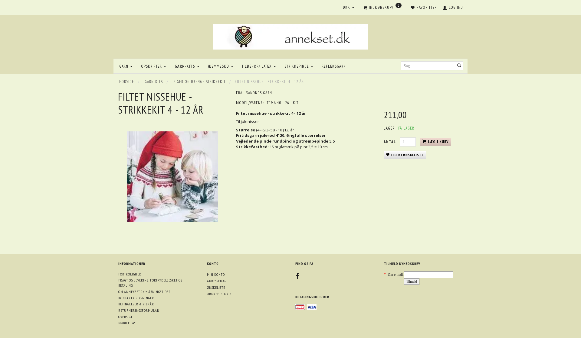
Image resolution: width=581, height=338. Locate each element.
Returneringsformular (138, 310)
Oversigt (125, 316)
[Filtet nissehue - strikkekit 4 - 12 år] (172, 176)
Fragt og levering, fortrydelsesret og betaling (150, 283)
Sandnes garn (259, 92)
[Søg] (459, 66)
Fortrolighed (129, 274)
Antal (390, 141)
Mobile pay (127, 322)
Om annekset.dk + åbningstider (144, 291)
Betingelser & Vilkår (136, 304)
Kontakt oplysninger (136, 298)
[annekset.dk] (290, 36)
